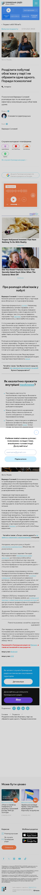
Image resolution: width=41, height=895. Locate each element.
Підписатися (20, 459)
